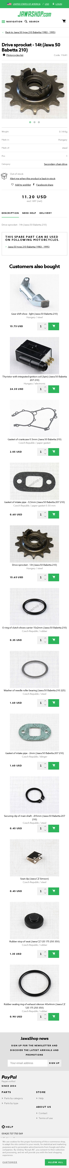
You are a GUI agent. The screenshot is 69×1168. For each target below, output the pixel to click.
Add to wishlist (23, 184)
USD (47, 4)
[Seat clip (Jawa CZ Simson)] (34, 857)
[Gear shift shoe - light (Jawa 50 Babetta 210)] (34, 292)
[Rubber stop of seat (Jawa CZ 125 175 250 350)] (34, 920)
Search (34, 21)
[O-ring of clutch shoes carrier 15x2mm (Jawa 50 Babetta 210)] (34, 606)
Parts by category (13, 1098)
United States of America (26, 4)
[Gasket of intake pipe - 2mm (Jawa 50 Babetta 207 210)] (34, 732)
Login (59, 4)
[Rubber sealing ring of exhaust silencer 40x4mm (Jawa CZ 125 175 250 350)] (34, 983)
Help (41, 1098)
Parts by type (11, 1103)
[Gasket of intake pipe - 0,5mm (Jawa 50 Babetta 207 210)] (34, 481)
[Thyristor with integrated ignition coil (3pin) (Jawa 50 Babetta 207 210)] (34, 355)
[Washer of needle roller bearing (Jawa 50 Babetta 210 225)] (34, 669)
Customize (10, 1162)
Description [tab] (10, 213)
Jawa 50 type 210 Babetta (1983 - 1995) (34, 32)
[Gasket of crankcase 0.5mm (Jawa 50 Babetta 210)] (34, 418)
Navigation (14, 21)
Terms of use (46, 1118)
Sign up (54, 1063)
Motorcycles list (14, 55)
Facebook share (44, 184)
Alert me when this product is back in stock (32, 178)
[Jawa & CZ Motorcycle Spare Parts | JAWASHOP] (34, 14)
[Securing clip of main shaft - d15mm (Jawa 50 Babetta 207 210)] (34, 795)
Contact (43, 1113)
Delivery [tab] (46, 213)
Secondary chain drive (55, 164)
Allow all (55, 1162)
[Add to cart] (53, 326)
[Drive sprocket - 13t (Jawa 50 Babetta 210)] (34, 544)
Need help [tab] (29, 213)
